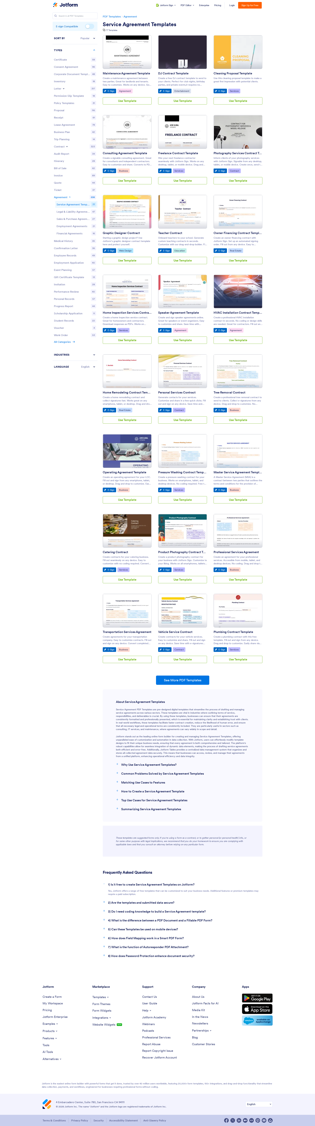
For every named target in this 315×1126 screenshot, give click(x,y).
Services (235, 90)
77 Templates (111, 30)
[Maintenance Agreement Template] (127, 52)
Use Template (127, 101)
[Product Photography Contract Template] (182, 531)
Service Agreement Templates (139, 24)
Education (180, 250)
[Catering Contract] (127, 531)
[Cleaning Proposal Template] (238, 52)
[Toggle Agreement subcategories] (69, 197)
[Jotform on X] (232, 1120)
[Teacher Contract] (182, 211)
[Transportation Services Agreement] (127, 610)
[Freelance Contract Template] (182, 132)
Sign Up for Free (249, 5)
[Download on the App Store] (257, 1009)
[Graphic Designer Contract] (127, 211)
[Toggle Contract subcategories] (67, 146)
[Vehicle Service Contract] (182, 610)
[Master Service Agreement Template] (238, 451)
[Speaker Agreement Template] (182, 291)
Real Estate (236, 250)
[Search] (56, 16)
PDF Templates (112, 16)
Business (124, 170)
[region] (75, 202)
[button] (75, 38)
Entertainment (182, 90)
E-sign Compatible (89, 26)
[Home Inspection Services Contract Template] (127, 291)
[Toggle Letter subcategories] (63, 88)
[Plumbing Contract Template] (238, 610)
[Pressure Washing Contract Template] (182, 451)
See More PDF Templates (182, 680)
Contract (235, 170)
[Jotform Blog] (251, 1120)
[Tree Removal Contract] (238, 371)
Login (232, 5)
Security (99, 1120)
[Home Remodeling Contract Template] (127, 371)
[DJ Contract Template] (182, 52)
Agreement (130, 16)
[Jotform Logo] (65, 5)
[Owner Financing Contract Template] (238, 211)
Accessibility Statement (123, 1120)
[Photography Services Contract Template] (238, 132)
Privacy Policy (79, 1120)
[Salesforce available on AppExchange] (257, 1020)
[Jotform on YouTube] (264, 1120)
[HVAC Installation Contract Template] (238, 291)
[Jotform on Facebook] (226, 1120)
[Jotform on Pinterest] (257, 1120)
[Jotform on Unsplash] (270, 1120)
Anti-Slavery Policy (154, 1120)
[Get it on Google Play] (257, 998)
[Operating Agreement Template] (127, 451)
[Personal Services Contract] (182, 371)
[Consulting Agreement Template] (127, 132)
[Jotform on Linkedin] (239, 1120)
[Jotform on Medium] (245, 1120)
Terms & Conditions (54, 1120)
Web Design (126, 250)
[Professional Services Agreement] (238, 531)
